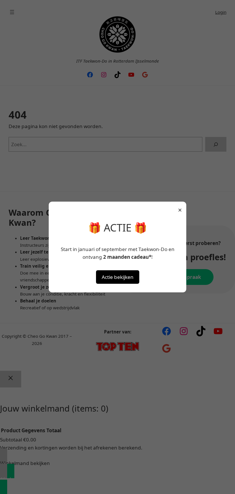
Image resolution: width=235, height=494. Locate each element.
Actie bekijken (118, 277)
